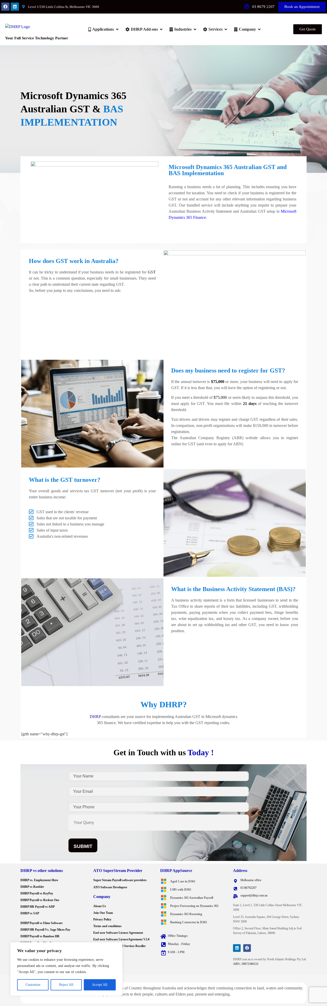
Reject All (66, 985)
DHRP (95, 716)
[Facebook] (5, 7)
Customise (33, 985)
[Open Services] (226, 29)
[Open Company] (259, 29)
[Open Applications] (117, 29)
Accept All (99, 985)
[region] (66, 969)
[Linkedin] (15, 7)
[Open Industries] (195, 29)
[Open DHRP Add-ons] (161, 29)
